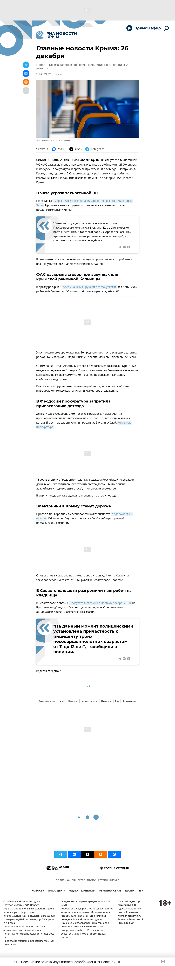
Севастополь (129, 701)
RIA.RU (129, 891)
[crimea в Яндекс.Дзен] (87, 854)
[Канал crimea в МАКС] (114, 854)
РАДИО (73, 891)
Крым (62, 701)
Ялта (117, 701)
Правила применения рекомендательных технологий (28, 943)
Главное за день (47, 701)
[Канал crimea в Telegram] (60, 854)
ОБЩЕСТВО (78, 880)
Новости (72, 701)
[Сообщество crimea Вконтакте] (74, 854)
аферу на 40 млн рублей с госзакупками (89, 287)
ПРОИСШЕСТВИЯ (97, 880)
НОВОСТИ (37, 891)
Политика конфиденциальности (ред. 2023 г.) (29, 936)
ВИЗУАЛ (114, 880)
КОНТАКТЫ (88, 891)
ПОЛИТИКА (63, 880)
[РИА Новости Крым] (56, 35)
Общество (105, 701)
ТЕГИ (140, 891)
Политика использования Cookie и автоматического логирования (24, 928)
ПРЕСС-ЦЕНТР (56, 891)
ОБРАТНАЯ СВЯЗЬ (110, 891)
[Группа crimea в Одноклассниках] (100, 854)
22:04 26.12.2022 (44, 74)
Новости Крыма (89, 701)
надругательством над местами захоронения (100, 603)
